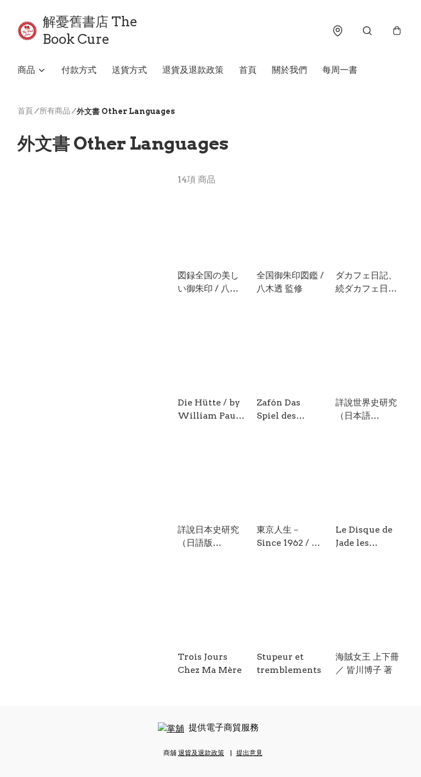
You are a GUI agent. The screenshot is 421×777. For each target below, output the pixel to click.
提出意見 (249, 753)
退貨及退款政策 (193, 70)
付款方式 (78, 70)
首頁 (248, 70)
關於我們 (289, 70)
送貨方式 (129, 70)
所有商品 (54, 110)
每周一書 (339, 70)
